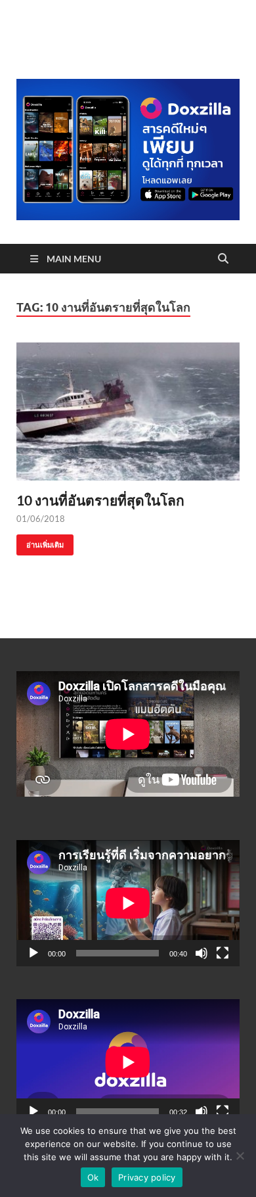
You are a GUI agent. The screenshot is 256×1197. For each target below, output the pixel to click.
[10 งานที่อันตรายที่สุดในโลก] (128, 411)
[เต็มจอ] (222, 953)
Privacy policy (147, 1177)
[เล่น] (33, 953)
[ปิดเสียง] (201, 953)
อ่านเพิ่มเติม (40, 542)
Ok (93, 1177)
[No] (239, 1155)
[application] (128, 903)
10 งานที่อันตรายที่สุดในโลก (100, 500)
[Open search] (223, 259)
